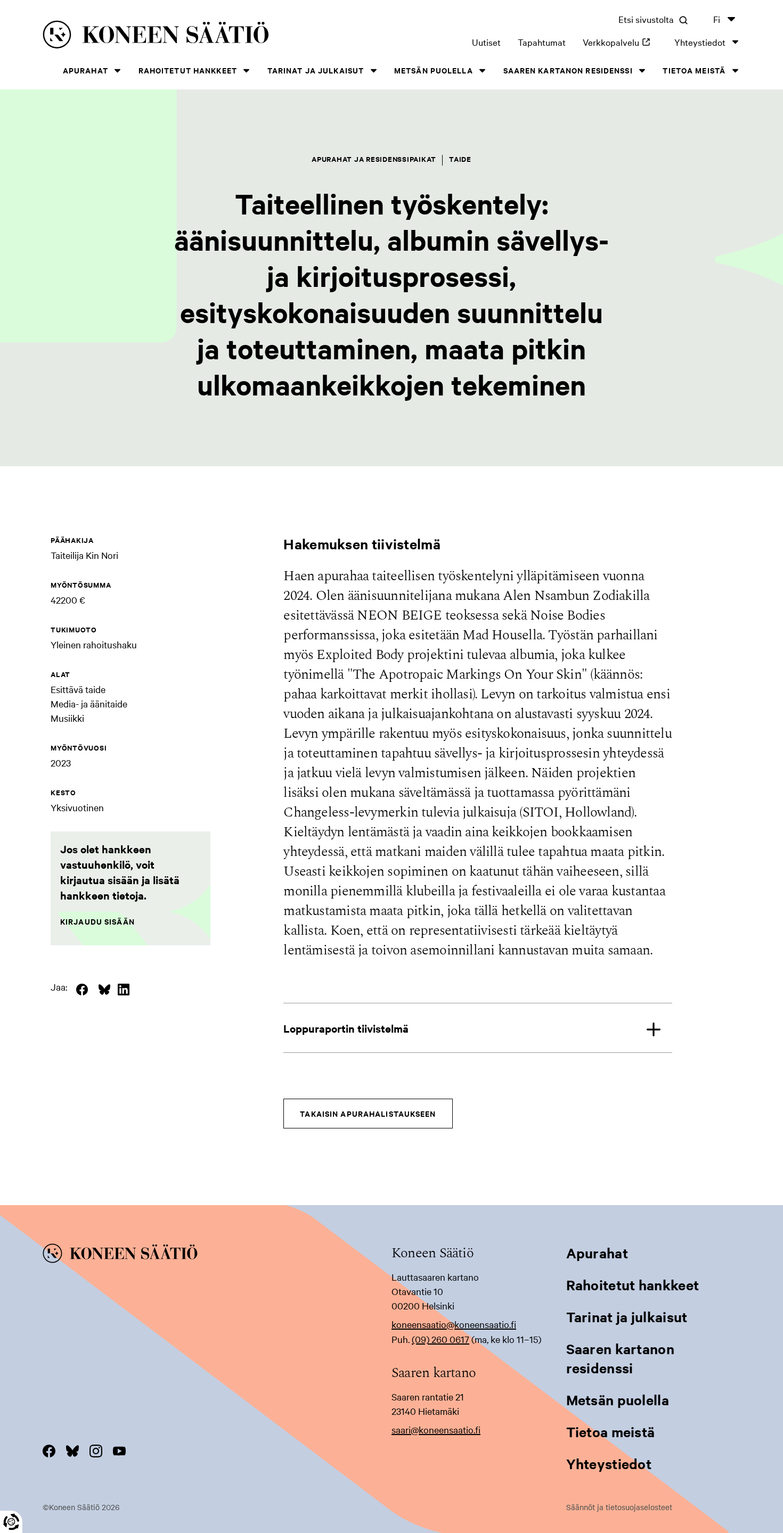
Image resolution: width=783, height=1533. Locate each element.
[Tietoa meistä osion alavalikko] (735, 70)
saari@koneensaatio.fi (435, 1429)
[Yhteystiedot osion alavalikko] (735, 41)
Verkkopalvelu (620, 41)
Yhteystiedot (699, 42)
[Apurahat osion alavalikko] (117, 70)
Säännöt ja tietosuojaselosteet (619, 1507)
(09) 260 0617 (440, 1339)
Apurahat (85, 70)
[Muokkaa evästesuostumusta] (11, 1522)
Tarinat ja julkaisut (315, 70)
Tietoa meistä (694, 70)
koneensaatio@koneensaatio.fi (453, 1324)
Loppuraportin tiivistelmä (346, 1028)
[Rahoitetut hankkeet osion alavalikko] (246, 70)
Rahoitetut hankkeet (187, 70)
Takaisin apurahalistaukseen (368, 1113)
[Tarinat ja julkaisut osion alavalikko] (373, 70)
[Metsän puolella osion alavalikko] (482, 70)
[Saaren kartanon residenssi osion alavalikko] (642, 70)
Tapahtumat (542, 42)
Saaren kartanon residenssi (568, 70)
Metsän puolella (433, 70)
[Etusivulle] (186, 36)
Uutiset (486, 42)
